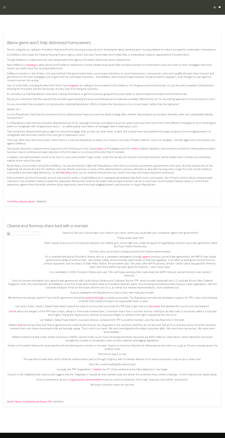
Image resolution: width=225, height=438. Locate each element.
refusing (30, 64)
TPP (50, 402)
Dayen (100, 148)
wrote (13, 311)
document (154, 306)
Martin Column (27, 201)
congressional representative (85, 379)
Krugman (73, 85)
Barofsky (65, 172)
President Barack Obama (34, 402)
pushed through (95, 297)
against (146, 256)
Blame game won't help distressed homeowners (49, 42)
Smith (134, 148)
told (20, 325)
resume (97, 369)
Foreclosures (13, 201)
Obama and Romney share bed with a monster (47, 225)
